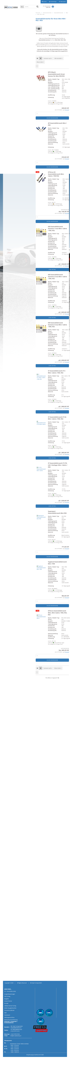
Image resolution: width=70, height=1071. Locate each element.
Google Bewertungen (9, 994)
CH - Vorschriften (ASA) (10, 991)
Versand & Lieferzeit (9, 1010)
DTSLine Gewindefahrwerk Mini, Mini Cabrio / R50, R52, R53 (57, 613)
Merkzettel (63, 1)
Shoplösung (29, 1054)
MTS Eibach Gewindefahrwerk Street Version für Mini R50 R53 (56, 74)
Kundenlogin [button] (53, 1)
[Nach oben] (4, 1068)
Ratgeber (6, 999)
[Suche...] (37, 6)
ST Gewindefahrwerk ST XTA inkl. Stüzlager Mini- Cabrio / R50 (57, 465)
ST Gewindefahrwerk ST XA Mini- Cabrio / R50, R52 (57, 418)
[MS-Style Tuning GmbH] (11, 7)
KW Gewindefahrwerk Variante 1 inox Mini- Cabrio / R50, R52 (57, 228)
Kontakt (6, 1003)
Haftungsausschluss (9, 1017)
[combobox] (48, 58)
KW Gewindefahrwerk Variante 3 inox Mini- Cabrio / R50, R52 (57, 325)
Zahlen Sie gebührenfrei (10, 1008)
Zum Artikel (52, 269)
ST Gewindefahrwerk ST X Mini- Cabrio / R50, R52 (56, 372)
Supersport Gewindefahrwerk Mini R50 (57, 512)
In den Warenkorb (52, 118)
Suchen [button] (45, 1)
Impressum (7, 1015)
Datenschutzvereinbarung (11, 1019)
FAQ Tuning (7, 996)
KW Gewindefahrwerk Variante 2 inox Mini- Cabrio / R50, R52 (57, 277)
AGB (5, 1012)
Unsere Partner (8, 1001)
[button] (37, 58)
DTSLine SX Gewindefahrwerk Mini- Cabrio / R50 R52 (56, 174)
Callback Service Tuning (10, 1005)
